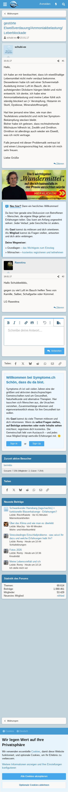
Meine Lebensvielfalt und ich (25, 561)
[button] (8, 323)
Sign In (13, 443)
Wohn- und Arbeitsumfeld (22, 529)
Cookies (9, 731)
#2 (63, 276)
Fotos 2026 (15, 549)
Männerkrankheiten (19, 518)
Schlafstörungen (17, 544)
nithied (60, 595)
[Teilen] (58, 61)
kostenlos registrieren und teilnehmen (42, 252)
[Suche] (63, 4)
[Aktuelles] (56, 4)
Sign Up (36, 443)
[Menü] (5, 4)
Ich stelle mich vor (18, 568)
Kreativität (14, 556)
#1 (63, 61)
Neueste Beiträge (14, 501)
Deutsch (23, 731)
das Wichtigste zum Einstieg (38, 247)
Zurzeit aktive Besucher (17, 458)
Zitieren (60, 163)
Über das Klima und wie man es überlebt (31, 523)
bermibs (8, 465)
